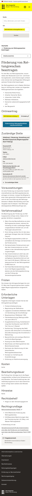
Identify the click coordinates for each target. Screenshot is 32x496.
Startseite (5, 46)
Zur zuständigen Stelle (11, 182)
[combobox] (16, 21)
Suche (4, 17)
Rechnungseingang (8, 476)
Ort (4, 25)
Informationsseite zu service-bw (12, 452)
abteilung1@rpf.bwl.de (9, 158)
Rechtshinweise (7, 464)
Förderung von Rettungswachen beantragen (13, 49)
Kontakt (4, 484)
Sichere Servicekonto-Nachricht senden (14, 176)
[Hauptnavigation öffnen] (29, 7)
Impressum (5, 460)
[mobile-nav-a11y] (25, 7)
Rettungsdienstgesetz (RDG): (12, 409)
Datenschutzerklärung (9, 480)
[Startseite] (10, 7)
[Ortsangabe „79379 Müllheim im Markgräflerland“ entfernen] (24, 29)
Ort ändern (24, 116)
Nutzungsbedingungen (9, 468)
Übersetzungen (7, 456)
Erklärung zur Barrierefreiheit (11, 472)
